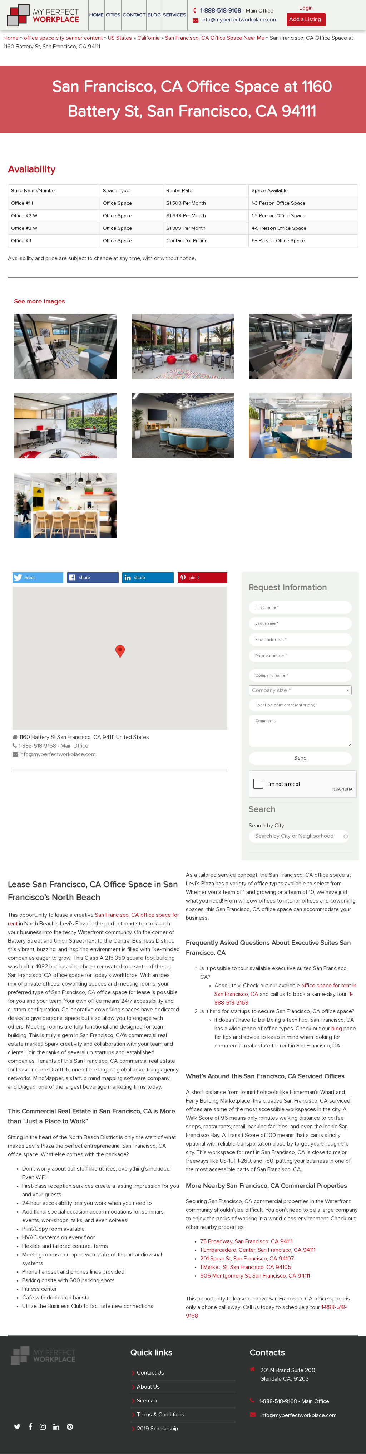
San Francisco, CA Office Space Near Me (214, 38)
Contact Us (150, 1373)
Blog (154, 15)
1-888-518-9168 (221, 11)
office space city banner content (63, 38)
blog (336, 1029)
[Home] (43, 15)
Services (174, 15)
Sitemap (147, 1401)
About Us (148, 1387)
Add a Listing (305, 20)
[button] (38, 577)
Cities (113, 15)
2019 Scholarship (157, 1429)
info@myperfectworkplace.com (240, 20)
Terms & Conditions (160, 1415)
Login (306, 8)
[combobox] (300, 690)
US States (120, 38)
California (148, 38)
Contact (134, 15)
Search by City (266, 826)
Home (96, 15)
